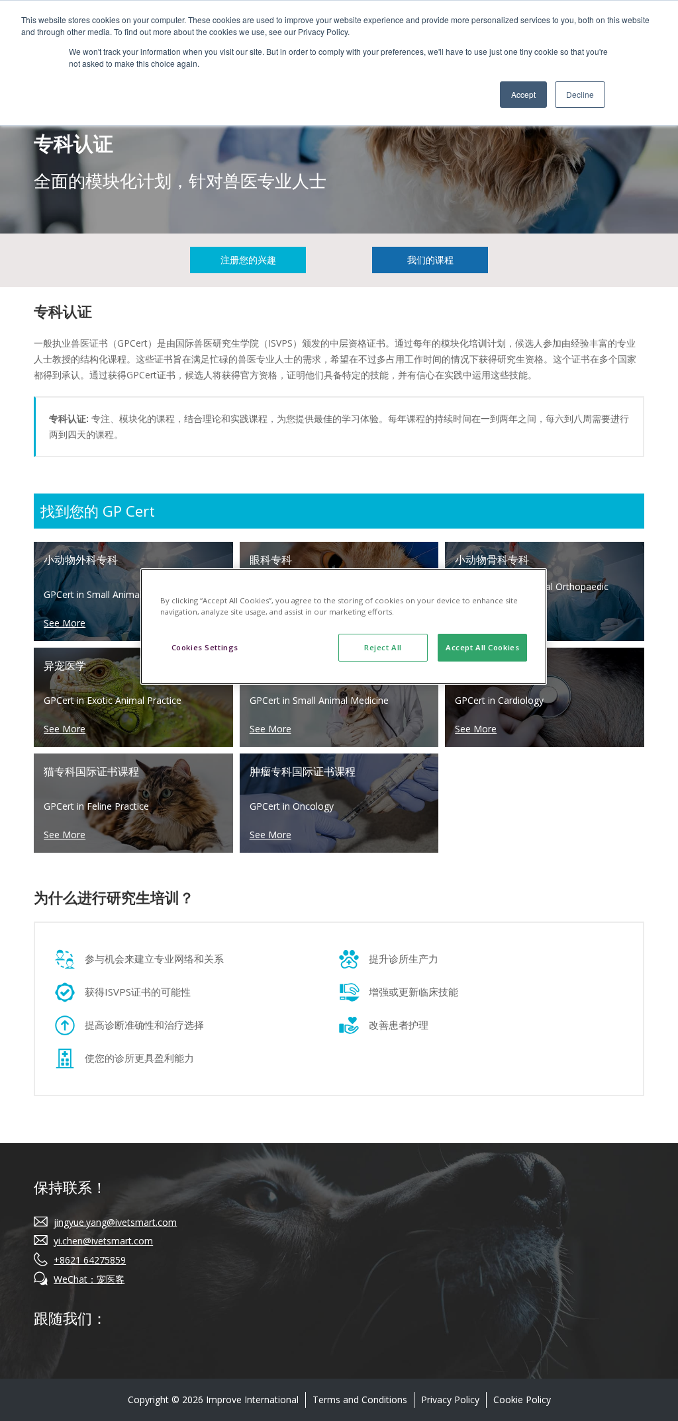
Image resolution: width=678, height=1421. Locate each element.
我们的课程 (430, 259)
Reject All (383, 647)
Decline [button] (580, 94)
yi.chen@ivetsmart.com (103, 1240)
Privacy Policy (450, 1399)
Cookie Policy (522, 1399)
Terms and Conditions (360, 1399)
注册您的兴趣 (248, 259)
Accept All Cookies (482, 647)
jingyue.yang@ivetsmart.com (115, 1222)
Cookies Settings (204, 647)
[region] (343, 626)
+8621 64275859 (90, 1260)
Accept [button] (523, 94)
